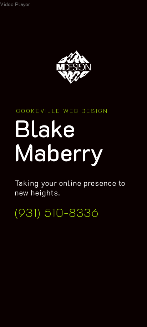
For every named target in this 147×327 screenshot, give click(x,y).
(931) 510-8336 (57, 212)
